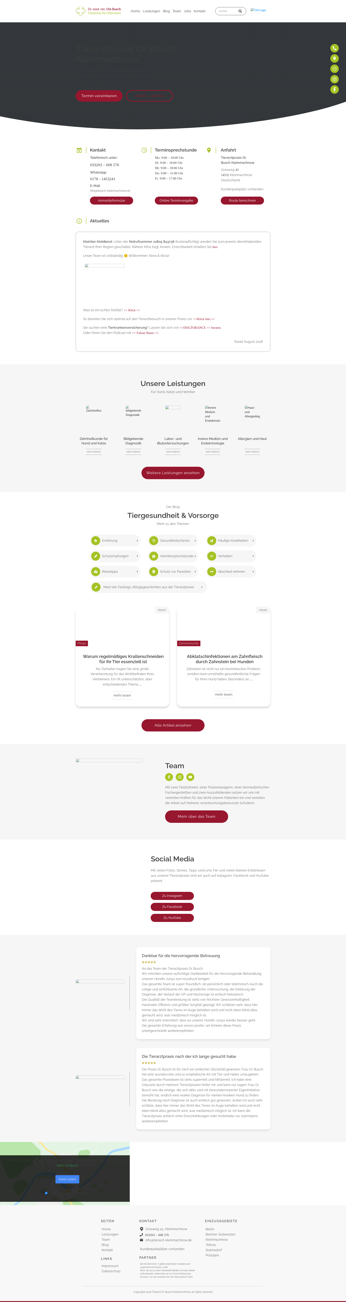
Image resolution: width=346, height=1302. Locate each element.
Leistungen (110, 1234)
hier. (215, 247)
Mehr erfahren (67, 1165)
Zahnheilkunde (189, 643)
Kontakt (107, 1250)
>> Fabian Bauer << (145, 333)
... (140, 684)
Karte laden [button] (67, 1179)
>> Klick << (132, 310)
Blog (105, 1245)
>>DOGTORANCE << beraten (200, 327)
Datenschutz (111, 1271)
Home (106, 1229)
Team (106, 1239)
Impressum (110, 1266)
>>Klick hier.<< (204, 319)
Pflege (81, 643)
